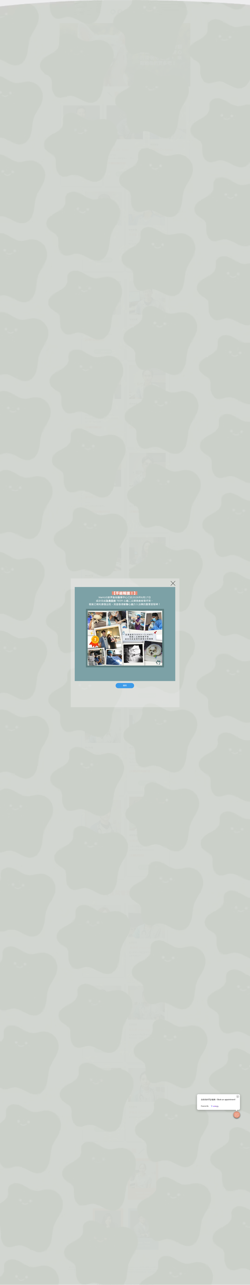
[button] (236, 1114)
